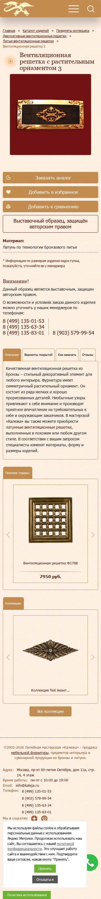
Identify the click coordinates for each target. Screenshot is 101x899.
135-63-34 (23, 327)
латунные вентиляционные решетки (39, 427)
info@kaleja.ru (27, 785)
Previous (8, 535)
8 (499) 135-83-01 (36, 812)
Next (93, 535)
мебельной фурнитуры (30, 752)
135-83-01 (23, 332)
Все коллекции (50, 711)
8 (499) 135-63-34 (36, 805)
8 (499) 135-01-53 (36, 791)
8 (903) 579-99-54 (36, 798)
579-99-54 (73, 332)
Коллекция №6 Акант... (50, 690)
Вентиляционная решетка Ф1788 (50, 563)
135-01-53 (23, 321)
